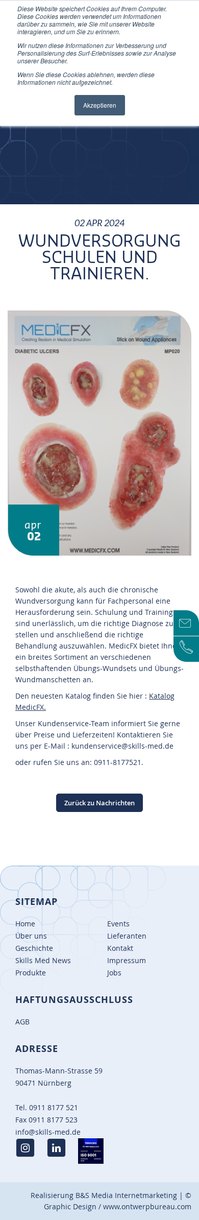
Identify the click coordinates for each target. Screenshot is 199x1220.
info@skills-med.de (48, 1132)
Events (118, 923)
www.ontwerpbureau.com (147, 1206)
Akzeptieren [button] (99, 105)
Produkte (30, 972)
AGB (22, 1021)
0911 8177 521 (53, 1107)
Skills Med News (43, 960)
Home (25, 923)
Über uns (31, 936)
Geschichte (34, 948)
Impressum (126, 960)
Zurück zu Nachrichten (99, 802)
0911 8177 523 (53, 1120)
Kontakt (120, 948)
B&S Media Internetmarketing (126, 1195)
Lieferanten (126, 936)
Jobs (114, 972)
